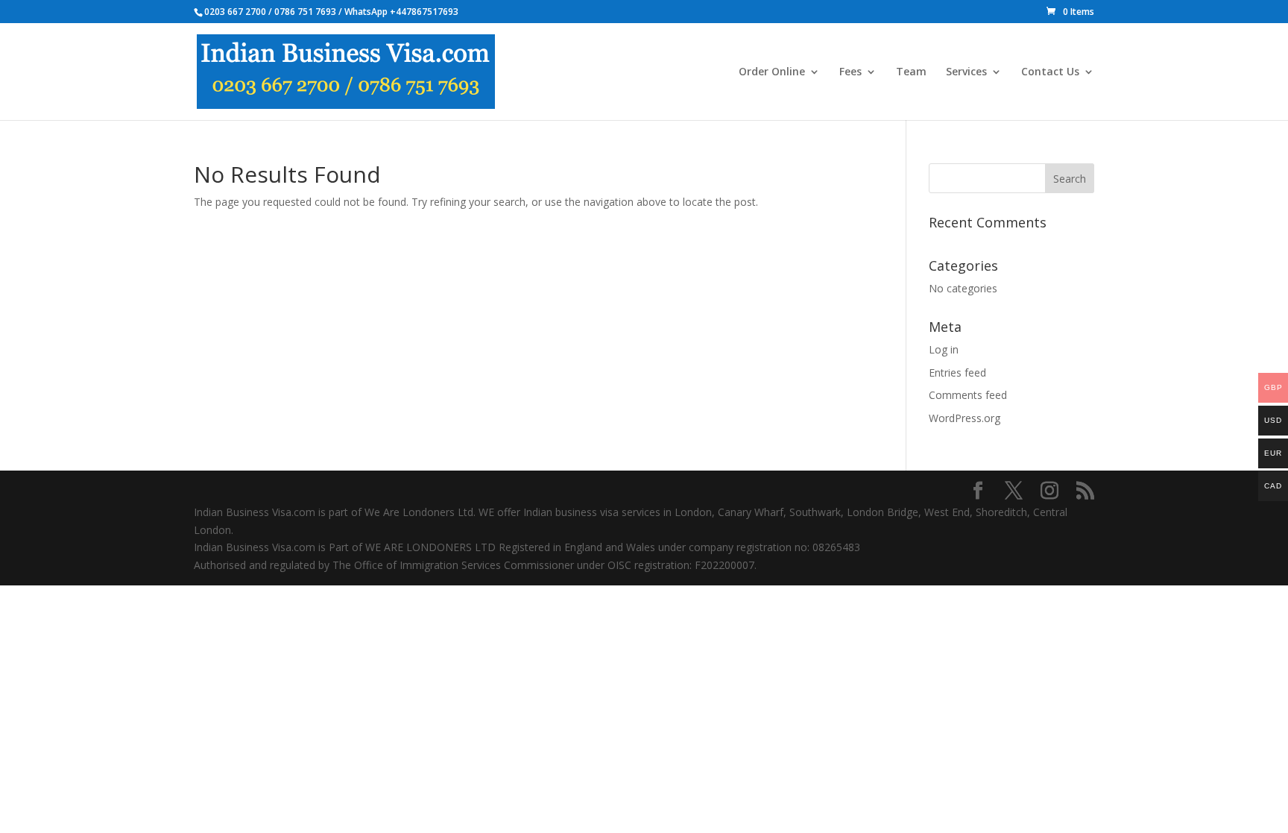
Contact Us (1050, 72)
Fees (850, 72)
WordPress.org (964, 418)
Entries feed (957, 372)
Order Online (772, 72)
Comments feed (968, 395)
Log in (944, 349)
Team (911, 72)
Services (966, 72)
